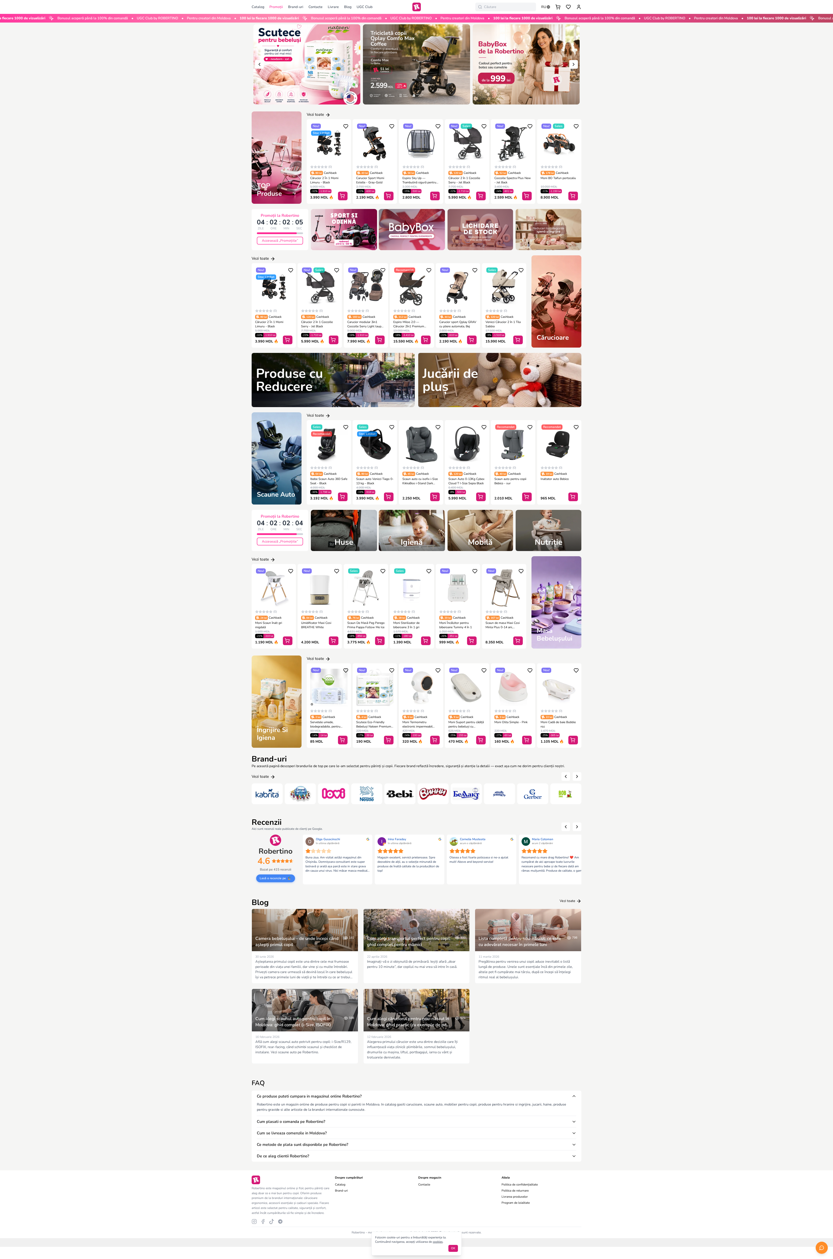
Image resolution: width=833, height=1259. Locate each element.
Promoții (276, 7)
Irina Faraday (397, 839)
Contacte (315, 7)
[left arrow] (259, 64)
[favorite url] (568, 7)
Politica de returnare (515, 1191)
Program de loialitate (516, 1203)
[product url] (329, 143)
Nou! (316, 126)
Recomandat (404, 270)
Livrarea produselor (515, 1197)
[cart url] (558, 7)
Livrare (333, 7)
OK (453, 1248)
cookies (438, 1242)
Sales (466, 126)
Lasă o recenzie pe (273, 878)
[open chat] (822, 1248)
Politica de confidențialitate (520, 1184)
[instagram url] (254, 1221)
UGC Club (364, 7)
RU (543, 7)
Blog (347, 7)
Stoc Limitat (321, 133)
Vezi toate (316, 114)
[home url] (416, 7)
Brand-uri (295, 7)
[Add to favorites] (345, 126)
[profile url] (578, 7)
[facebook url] (263, 1221)
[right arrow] (573, 64)
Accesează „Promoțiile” (280, 240)
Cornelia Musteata (472, 839)
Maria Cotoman (542, 839)
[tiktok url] (271, 1221)
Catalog (340, 1184)
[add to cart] (343, 196)
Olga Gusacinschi (328, 839)
